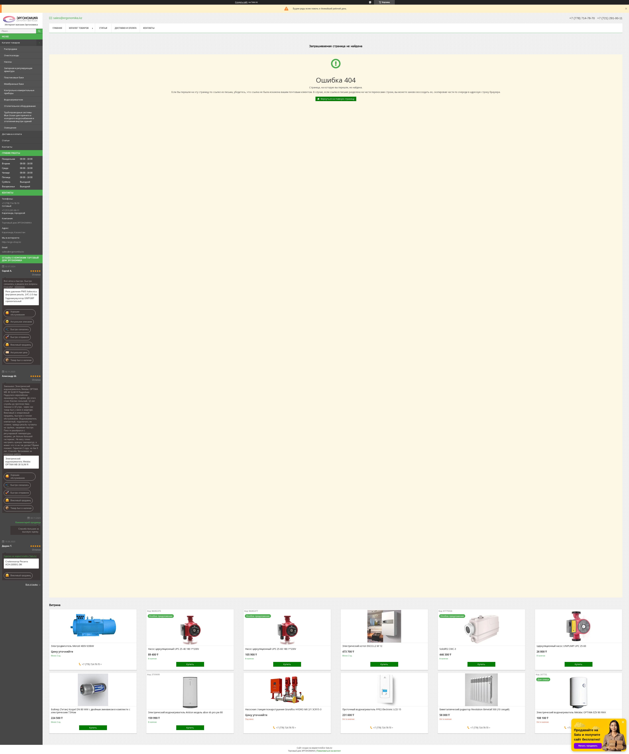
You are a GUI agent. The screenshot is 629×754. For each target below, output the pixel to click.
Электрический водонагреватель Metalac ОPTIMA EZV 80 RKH (571, 712)
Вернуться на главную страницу (337, 98)
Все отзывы (32, 584)
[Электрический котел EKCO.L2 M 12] (384, 626)
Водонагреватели (13, 99)
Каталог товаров (11, 42)
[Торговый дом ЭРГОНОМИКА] (21, 19)
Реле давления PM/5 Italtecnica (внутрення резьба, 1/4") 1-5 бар (21, 293)
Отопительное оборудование (20, 106)
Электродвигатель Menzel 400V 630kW (72, 646)
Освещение (10, 127)
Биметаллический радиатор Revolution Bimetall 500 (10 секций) (474, 709)
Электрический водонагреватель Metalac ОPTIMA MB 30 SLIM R (18, 461)
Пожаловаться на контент (329, 751)
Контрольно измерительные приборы (19, 92)
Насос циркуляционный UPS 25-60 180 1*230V (270, 649)
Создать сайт (241, 2)
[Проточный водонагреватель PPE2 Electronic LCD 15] (384, 689)
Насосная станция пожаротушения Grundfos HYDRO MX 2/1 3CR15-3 (283, 709)
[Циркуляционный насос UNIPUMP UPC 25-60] (578, 626)
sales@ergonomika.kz (13, 251)
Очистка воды (11, 55)
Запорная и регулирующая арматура (18, 70)
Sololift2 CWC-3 (447, 649)
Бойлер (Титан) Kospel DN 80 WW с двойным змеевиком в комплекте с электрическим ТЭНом (90, 711)
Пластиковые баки (14, 77)
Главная (57, 28)
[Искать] (39, 31)
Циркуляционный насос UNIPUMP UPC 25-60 (561, 646)
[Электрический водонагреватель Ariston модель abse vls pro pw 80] (190, 692)
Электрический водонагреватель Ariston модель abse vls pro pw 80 (185, 712)
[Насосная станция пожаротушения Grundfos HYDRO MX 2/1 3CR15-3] (287, 689)
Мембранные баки (14, 83)
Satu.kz (329, 748)
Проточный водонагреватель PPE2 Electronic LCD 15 (371, 709)
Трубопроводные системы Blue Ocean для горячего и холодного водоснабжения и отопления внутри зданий (19, 117)
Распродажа (10, 49)
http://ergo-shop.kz (11, 242)
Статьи (6, 140)
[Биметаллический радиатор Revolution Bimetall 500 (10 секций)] (481, 689)
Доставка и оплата (12, 134)
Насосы (8, 61)
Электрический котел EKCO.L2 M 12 (362, 646)
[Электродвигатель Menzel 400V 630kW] (93, 626)
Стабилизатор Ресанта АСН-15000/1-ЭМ (16, 563)
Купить (190, 664)
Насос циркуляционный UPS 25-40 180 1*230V (173, 649)
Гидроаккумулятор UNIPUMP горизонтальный (19, 299)
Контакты (7, 146)
